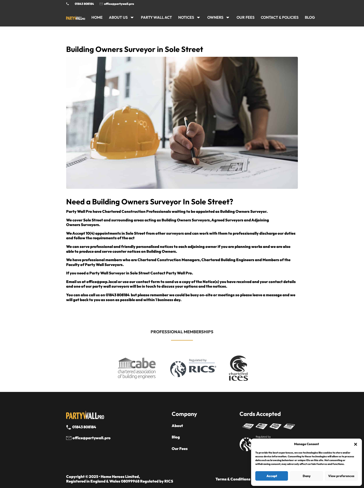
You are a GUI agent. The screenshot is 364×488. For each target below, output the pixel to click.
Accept (271, 476)
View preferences (341, 476)
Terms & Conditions (232, 479)
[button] (355, 444)
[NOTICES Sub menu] (198, 17)
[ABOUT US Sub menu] (132, 17)
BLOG (310, 17)
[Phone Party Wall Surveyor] (67, 3)
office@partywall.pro (119, 4)
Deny (306, 476)
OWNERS (215, 17)
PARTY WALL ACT (156, 17)
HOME (97, 17)
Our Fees (245, 17)
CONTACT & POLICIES (279, 17)
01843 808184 (84, 4)
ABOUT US (118, 17)
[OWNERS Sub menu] (227, 17)
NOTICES (186, 17)
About (177, 425)
